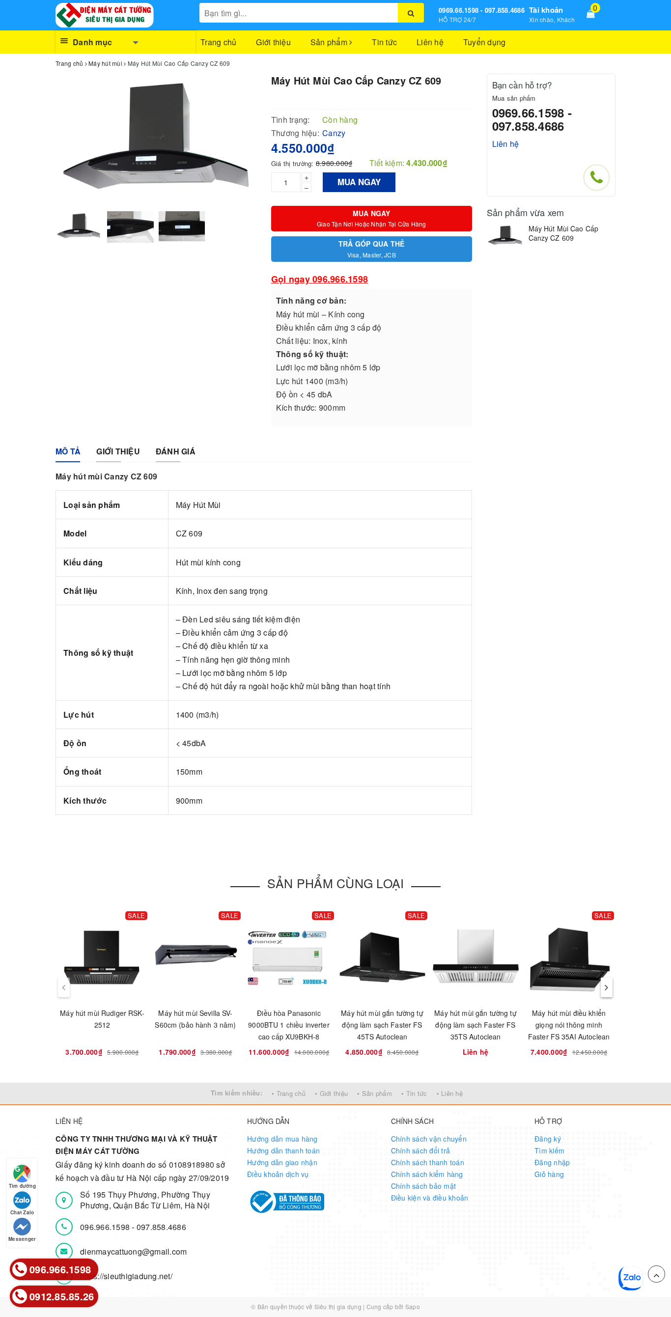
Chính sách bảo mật (423, 1186)
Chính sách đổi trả (420, 1150)
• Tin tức (414, 1093)
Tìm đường (22, 1185)
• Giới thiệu (331, 1093)
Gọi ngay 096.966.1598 (319, 279)
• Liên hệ (450, 1093)
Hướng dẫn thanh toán (283, 1150)
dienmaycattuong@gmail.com (133, 1251)
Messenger (22, 1238)
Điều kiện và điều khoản (430, 1198)
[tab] (68, 451)
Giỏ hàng (549, 1174)
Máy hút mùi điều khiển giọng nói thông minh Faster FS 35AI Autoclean (569, 1024)
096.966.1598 (106, 1227)
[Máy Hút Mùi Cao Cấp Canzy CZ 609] (505, 236)
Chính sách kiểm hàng (427, 1174)
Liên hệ (430, 42)
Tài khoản (546, 9)
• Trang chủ (289, 1093)
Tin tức (384, 42)
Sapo (412, 1306)
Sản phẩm (329, 42)
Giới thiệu (273, 42)
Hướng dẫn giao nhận (282, 1162)
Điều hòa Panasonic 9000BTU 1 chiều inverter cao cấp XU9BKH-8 (288, 1024)
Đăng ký (547, 1139)
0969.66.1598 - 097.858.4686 (482, 10)
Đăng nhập (552, 1162)
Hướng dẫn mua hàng (282, 1139)
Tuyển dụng (484, 42)
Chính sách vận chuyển (429, 1139)
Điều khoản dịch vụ (278, 1174)
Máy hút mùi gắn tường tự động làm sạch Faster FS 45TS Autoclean (382, 1024)
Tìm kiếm (549, 1150)
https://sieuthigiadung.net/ (126, 1276)
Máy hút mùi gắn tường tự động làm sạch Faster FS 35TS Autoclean (475, 1024)
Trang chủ (218, 42)
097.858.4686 (161, 1227)
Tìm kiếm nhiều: (236, 1092)
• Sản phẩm (374, 1093)
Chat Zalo (22, 1212)
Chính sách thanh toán (427, 1162)
